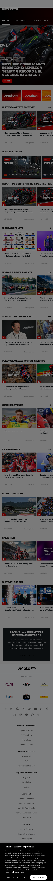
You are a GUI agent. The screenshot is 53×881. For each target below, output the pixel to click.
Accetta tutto (38, 877)
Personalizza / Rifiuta (16, 877)
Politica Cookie (19, 872)
